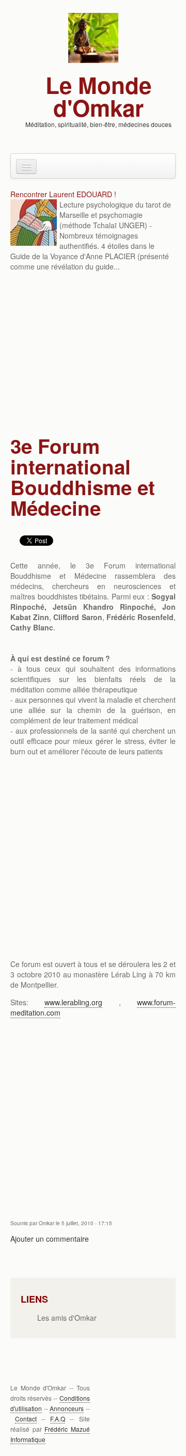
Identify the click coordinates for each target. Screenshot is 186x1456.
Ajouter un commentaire (49, 1238)
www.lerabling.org (73, 1002)
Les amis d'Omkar (67, 1317)
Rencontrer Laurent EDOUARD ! (63, 194)
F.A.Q (57, 1418)
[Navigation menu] (26, 166)
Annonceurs (67, 1408)
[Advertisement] (93, 354)
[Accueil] (93, 36)
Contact (26, 1418)
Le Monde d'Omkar (98, 96)
